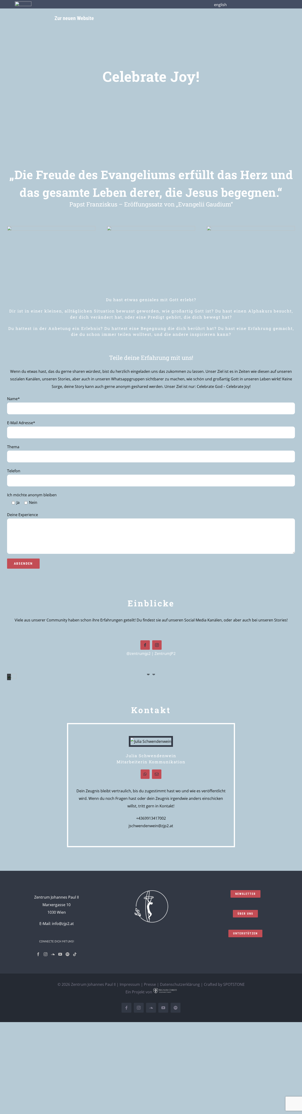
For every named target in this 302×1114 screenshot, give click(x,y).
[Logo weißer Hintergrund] (23, 3)
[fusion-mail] (156, 774)
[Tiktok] (75, 954)
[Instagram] (45, 954)
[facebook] (145, 645)
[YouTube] (60, 954)
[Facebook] (38, 954)
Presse (150, 984)
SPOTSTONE (234, 984)
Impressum (130, 984)
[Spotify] (67, 954)
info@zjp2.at (63, 923)
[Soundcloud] (53, 954)
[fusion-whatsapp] (145, 774)
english (220, 4)
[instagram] (157, 645)
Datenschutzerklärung (180, 984)
